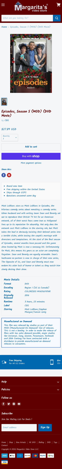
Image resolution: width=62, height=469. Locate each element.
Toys (55, 442)
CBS (7, 120)
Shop (11, 442)
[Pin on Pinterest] (9, 175)
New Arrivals (21, 442)
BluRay (41, 442)
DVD (48, 442)
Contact (4, 445)
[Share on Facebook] (3, 175)
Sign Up (45, 427)
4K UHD (32, 442)
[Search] (57, 18)
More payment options (31, 163)
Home (4, 27)
